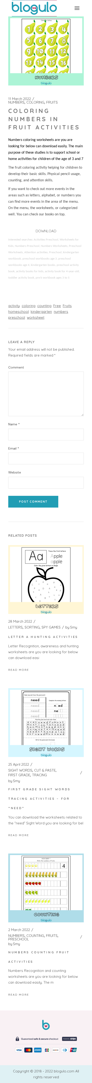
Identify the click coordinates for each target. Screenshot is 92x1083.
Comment (16, 367)
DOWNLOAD (46, 231)
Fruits (67, 305)
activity (14, 305)
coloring (28, 305)
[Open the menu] (77, 8)
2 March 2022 (19, 930)
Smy (71, 627)
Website (14, 472)
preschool (16, 317)
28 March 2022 (20, 621)
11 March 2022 (19, 99)
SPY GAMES (51, 627)
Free (57, 305)
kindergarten (41, 311)
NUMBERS (16, 102)
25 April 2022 (18, 764)
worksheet (35, 317)
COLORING (35, 102)
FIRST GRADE (19, 775)
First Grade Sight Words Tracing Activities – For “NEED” (39, 798)
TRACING (39, 775)
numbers (61, 311)
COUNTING (35, 936)
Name (14, 424)
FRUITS (52, 102)
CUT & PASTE (45, 770)
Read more (18, 670)
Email (13, 448)
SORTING (32, 627)
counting (44, 305)
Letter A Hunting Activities (43, 637)
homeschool (18, 311)
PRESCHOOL (18, 939)
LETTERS (15, 627)
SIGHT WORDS (20, 770)
